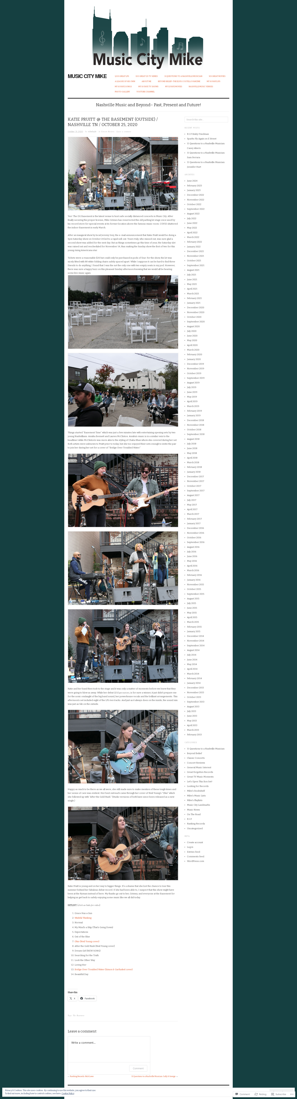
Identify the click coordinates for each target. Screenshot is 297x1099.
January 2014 (194, 683)
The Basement (78, 1015)
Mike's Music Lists (196, 795)
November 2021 (195, 256)
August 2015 (193, 598)
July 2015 (191, 603)
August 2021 (193, 270)
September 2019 (196, 378)
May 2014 (192, 664)
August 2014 (193, 650)
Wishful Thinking (83, 918)
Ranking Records (196, 823)
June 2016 (192, 556)
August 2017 (193, 495)
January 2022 (194, 246)
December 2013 (195, 687)
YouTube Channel (145, 92)
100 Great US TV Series (147, 76)
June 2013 (192, 716)
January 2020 (194, 359)
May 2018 (192, 453)
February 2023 (194, 185)
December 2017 (195, 476)
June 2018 (192, 448)
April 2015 (192, 617)
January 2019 (194, 415)
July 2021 (191, 274)
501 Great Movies (217, 76)
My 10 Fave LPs (213, 81)
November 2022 (195, 199)
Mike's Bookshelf (196, 791)
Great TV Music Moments (200, 776)
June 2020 (192, 335)
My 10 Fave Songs (123, 86)
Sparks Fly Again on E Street (201, 138)
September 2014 (196, 645)
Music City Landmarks (198, 805)
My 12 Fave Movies (173, 86)
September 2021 (195, 265)
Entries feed (193, 852)
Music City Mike (87, 76)
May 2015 (192, 612)
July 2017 (191, 500)
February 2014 (194, 678)
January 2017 (194, 523)
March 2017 (193, 514)
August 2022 (193, 213)
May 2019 (192, 396)
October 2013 (194, 697)
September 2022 (196, 209)
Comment (138, 1068)
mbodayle (92, 131)
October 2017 (194, 486)
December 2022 (195, 195)
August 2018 (193, 439)
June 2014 (192, 659)
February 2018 (194, 467)
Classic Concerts (196, 758)
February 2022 (194, 242)
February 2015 (194, 626)
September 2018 (196, 434)
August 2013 (193, 706)
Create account (195, 842)
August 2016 (193, 547)
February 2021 (194, 298)
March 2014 (193, 673)
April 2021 (192, 288)
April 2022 (192, 232)
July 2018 (191, 443)
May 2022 (192, 227)
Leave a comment (124, 131)
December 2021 (195, 251)
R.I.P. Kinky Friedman (198, 134)
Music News (193, 809)
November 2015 (195, 584)
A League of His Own (125, 81)
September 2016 (196, 542)
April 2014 (192, 669)
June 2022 (192, 223)
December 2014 (195, 636)
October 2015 (194, 589)
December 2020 (195, 307)
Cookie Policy (68, 1093)
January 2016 (194, 580)
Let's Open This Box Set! (199, 781)
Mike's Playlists (194, 800)
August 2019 (193, 382)
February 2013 (194, 734)
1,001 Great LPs (122, 76)
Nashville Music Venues (201, 86)
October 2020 (194, 317)
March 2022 (193, 237)
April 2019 (192, 401)
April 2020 (192, 345)
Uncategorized (195, 828)
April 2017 (192, 509)
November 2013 (195, 692)
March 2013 (193, 730)
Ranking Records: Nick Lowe (82, 1076)
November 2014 (195, 640)
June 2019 (192, 392)
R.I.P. (189, 819)
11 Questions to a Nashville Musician (183, 76)
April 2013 (192, 725)
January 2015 (193, 631)
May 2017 (192, 504)
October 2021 (194, 260)
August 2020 (193, 326)
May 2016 (192, 561)
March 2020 (193, 350)
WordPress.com (195, 861)
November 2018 (195, 425)
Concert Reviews (107, 131)
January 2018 (194, 472)
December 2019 (195, 364)
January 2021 (193, 303)
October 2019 (194, 373)
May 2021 (192, 284)
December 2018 (195, 420)
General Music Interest (199, 767)
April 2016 (192, 565)
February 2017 (194, 519)
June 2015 (192, 608)
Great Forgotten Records (200, 772)
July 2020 (191, 331)
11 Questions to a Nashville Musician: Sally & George (153, 1076)
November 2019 (195, 368)
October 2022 (194, 204)
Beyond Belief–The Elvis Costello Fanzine (179, 81)
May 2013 (192, 720)
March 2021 (193, 293)
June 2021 (192, 279)
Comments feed (195, 856)
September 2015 (195, 594)
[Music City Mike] (148, 35)
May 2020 (192, 340)
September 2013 (195, 701)
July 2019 (191, 387)
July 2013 (191, 711)
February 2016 (194, 575)
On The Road (194, 814)
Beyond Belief (194, 753)
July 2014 (191, 655)
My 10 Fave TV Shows (148, 86)
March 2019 (193, 406)
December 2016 (195, 528)
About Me (146, 81)
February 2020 (194, 354)
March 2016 (193, 570)
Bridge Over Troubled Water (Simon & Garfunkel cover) (104, 969)
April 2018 (192, 457)
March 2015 (193, 622)
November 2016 (195, 533)
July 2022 (191, 218)
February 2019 (194, 411)
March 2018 (193, 462)
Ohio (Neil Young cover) (87, 941)
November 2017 (195, 481)
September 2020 (196, 321)
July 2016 (191, 551)
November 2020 (195, 312)
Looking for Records (198, 786)
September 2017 (196, 490)
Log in (190, 847)
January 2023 (194, 190)
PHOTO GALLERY (122, 92)
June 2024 (192, 180)
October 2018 (194, 429)
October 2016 (194, 537)
